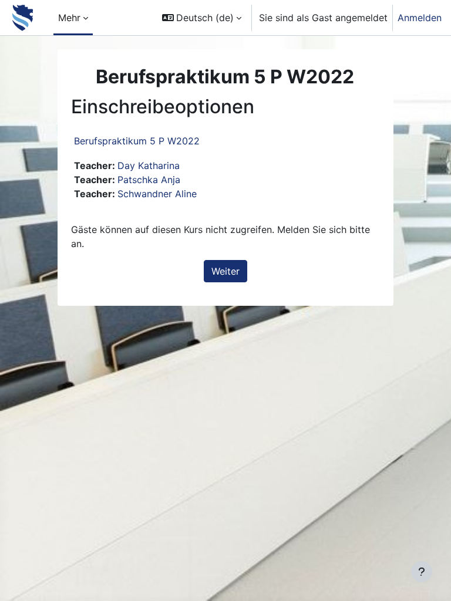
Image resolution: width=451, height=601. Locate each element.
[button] (201, 17)
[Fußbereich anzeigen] (421, 571)
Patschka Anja (148, 179)
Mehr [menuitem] (69, 17)
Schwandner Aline (157, 194)
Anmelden (420, 17)
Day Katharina (148, 165)
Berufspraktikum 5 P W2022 (137, 141)
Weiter (225, 271)
